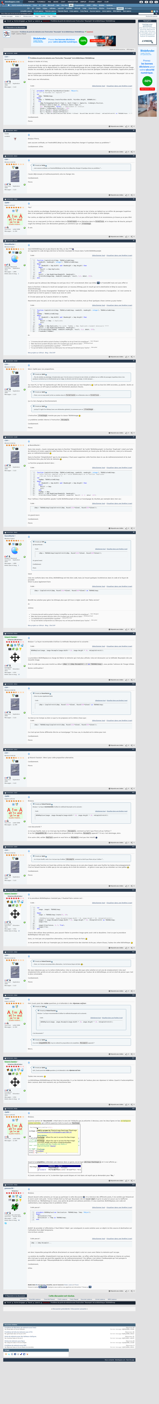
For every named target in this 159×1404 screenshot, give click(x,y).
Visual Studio (93, 8)
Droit (99, 2)
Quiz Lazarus (127, 11)
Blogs (55, 2)
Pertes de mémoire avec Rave (15, 1341)
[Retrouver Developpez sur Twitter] (154, 11)
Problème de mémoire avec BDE (15, 1346)
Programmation (79, 5)
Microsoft (51, 5)
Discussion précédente (61, 1309)
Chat (63, 2)
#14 (133, 890)
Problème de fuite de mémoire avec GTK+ (19, 1332)
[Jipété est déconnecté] (15, 220)
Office (95, 5)
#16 (133, 995)
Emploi (83, 2)
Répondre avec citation (117, 126)
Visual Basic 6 (111, 8)
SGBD (89, 5)
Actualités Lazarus (26, 11)
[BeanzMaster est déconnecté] (15, 259)
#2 (133, 130)
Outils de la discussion (117, 49)
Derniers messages (7, 16)
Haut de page (130, 1360)
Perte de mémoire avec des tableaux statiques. (21, 1337)
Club (106, 2)
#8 (133, 532)
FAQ (49, 2)
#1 (133, 53)
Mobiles (101, 5)
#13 (133, 846)
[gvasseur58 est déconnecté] (15, 1207)
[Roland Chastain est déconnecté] (15, 658)
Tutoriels (41, 2)
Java (57, 5)
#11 (133, 749)
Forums (31, 2)
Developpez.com (120, 1360)
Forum (9, 21)
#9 (133, 633)
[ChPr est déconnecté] (15, 74)
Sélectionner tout (98, 86)
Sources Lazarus (95, 11)
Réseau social (27, 16)
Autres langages (19, 21)
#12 (133, 792)
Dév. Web (64, 5)
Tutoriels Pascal (63, 11)
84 (19, 1220)
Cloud (35, 5)
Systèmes (110, 5)
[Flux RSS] (152, 11)
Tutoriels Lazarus (50, 11)
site (36, 1285)
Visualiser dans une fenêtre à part (119, 86)
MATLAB (77, 8)
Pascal (30, 21)
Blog (46, 353)
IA (39, 5)
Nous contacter (109, 1360)
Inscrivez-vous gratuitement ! (45, 13)
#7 (133, 437)
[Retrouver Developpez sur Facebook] (157, 11)
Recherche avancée (151, 16)
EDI (71, 5)
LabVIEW (61, 8)
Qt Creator (128, 8)
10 (19, 674)
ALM (44, 5)
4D (33, 8)
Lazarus (120, 8)
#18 (133, 1108)
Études (91, 2)
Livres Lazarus (106, 11)
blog (44, 1285)
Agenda (43, 16)
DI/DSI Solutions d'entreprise (21, 5)
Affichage (130, 49)
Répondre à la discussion (15, 27)
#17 (133, 1058)
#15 (133, 952)
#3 (133, 156)
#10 (133, 684)
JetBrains (53, 8)
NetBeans (69, 8)
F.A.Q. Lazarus (74, 11)
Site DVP (52, 353)
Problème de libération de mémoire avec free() (20, 1328)
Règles (54, 16)
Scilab (84, 8)
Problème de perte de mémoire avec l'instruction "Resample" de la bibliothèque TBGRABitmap (52, 32)
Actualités (23, 1299)
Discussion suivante (78, 1309)
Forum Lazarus (38, 11)
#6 (133, 361)
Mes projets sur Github (36, 353)
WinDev (101, 8)
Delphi (38, 8)
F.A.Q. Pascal (84, 11)
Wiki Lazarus (117, 11)
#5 (133, 240)
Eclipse (45, 8)
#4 (133, 199)
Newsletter (73, 2)
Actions (17, 16)
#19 (133, 1184)
